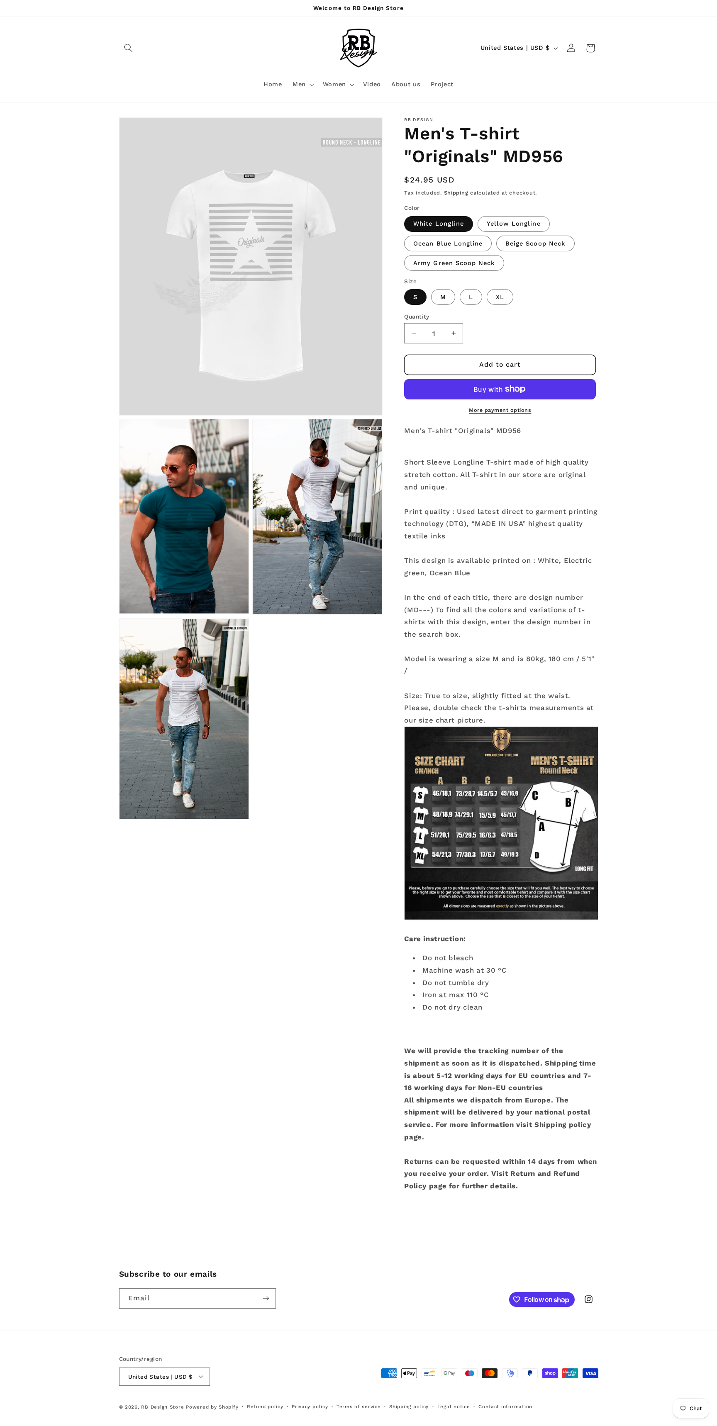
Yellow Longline (514, 223)
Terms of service (359, 1406)
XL (500, 296)
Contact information (505, 1406)
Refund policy (265, 1406)
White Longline (438, 223)
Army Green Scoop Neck (454, 263)
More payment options (500, 409)
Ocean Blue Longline (448, 243)
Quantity (416, 316)
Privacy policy (310, 1406)
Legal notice (453, 1406)
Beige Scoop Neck (535, 243)
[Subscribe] (265, 1298)
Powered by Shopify (212, 1406)
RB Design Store (162, 1406)
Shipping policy (409, 1406)
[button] (128, 48)
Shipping (456, 192)
